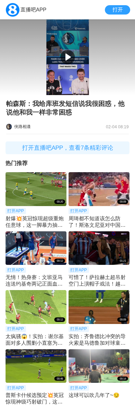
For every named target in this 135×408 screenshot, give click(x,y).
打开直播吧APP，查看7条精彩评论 (67, 148)
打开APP (15, 210)
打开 (117, 9)
